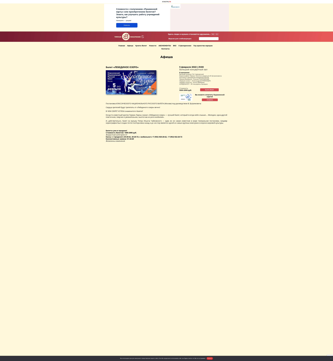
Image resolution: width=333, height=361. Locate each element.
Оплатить (210, 100)
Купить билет (141, 46)
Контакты (165, 49)
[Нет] (331, 358)
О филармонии (184, 46)
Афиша (130, 46)
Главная (121, 46)
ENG (213, 34)
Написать (127, 25)
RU (217, 34)
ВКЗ (174, 46)
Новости (152, 46)
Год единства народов (202, 46)
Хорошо (209, 358)
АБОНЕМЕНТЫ (165, 46)
